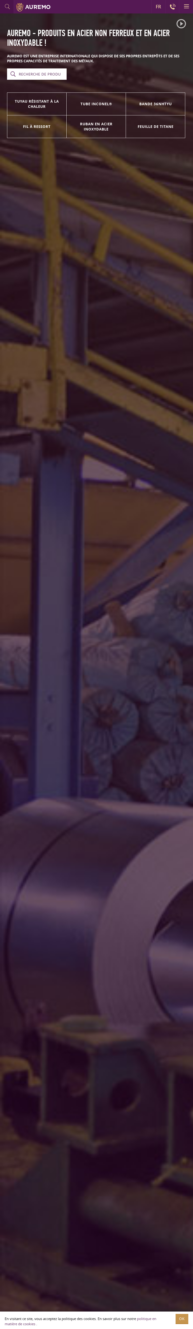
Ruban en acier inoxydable (96, 127)
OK (182, 1319)
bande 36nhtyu (155, 103)
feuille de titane (155, 126)
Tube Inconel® (96, 103)
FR (158, 7)
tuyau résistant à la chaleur (37, 104)
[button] (181, 24)
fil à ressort (37, 126)
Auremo (33, 7)
